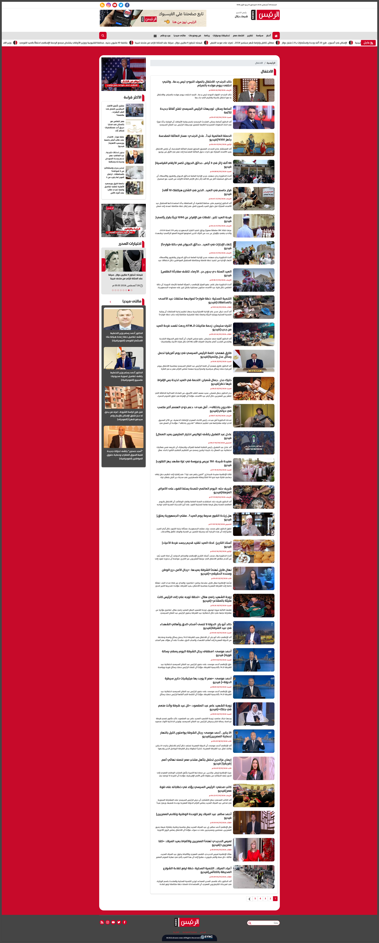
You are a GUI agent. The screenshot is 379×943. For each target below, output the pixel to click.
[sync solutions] (207, 938)
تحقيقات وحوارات (221, 35)
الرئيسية (271, 63)
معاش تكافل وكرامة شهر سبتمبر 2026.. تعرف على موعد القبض (282, 43)
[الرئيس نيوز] (265, 15)
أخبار (268, 35)
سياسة (259, 35)
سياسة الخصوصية (190, 932)
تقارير (250, 35)
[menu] (155, 35)
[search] (103, 35)
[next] (249, 898)
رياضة (207, 35)
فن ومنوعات (195, 35)
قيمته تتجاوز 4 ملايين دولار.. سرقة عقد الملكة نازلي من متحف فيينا (208, 43)
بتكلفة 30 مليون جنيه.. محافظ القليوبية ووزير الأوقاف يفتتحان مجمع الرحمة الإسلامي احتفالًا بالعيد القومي (113, 43)
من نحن (203, 932)
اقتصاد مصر (238, 35)
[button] (131, 290)
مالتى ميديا (180, 35)
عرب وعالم (165, 35)
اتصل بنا (176, 932)
